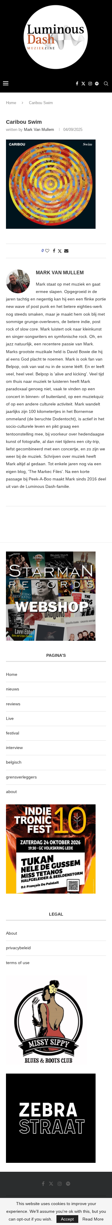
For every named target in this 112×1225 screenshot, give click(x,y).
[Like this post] (47, 250)
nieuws (12, 689)
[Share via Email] (66, 250)
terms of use (18, 962)
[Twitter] (83, 83)
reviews (13, 703)
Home (11, 103)
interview (14, 747)
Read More (93, 1219)
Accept (67, 1219)
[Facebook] (77, 83)
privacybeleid (18, 947)
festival (12, 733)
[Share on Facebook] (54, 250)
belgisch (14, 762)
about (11, 791)
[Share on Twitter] (60, 250)
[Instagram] (90, 83)
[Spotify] (97, 83)
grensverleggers (21, 777)
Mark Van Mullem (39, 129)
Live (10, 718)
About (11, 933)
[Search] (106, 83)
